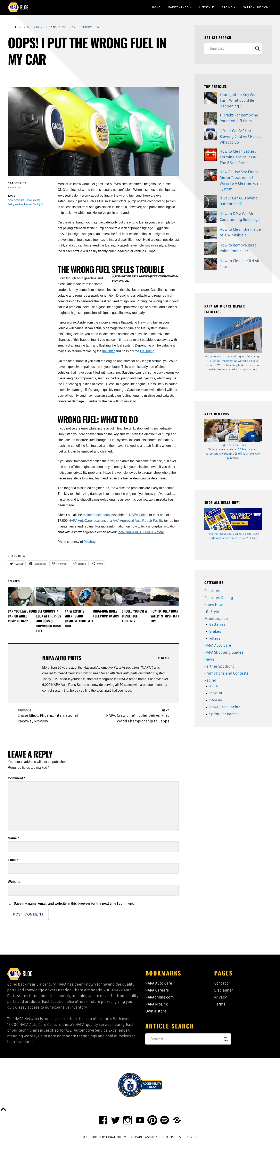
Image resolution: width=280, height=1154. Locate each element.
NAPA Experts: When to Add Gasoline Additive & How (79, 618)
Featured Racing (218, 598)
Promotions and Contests (226, 673)
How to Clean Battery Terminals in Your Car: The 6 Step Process (238, 157)
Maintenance (178, 7)
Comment (16, 778)
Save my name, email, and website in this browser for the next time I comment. (74, 903)
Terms (219, 1004)
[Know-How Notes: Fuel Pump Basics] (107, 596)
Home (156, 7)
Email (13, 860)
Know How (91, 27)
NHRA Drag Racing (224, 707)
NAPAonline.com (159, 997)
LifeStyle (206, 7)
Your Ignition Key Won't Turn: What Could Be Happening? (240, 100)
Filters (214, 638)
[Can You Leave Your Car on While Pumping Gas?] (22, 596)
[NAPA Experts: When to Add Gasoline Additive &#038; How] (79, 596)
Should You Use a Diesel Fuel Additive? (134, 616)
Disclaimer (223, 990)
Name (13, 838)
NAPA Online (138, 515)
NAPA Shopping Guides (223, 652)
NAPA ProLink (156, 1004)
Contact (221, 983)
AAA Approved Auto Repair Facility (138, 520)
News (209, 659)
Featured (212, 591)
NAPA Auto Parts (66, 27)
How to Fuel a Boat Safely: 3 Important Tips (164, 616)
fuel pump (147, 351)
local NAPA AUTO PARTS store (141, 532)
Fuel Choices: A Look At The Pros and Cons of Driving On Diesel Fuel (49, 621)
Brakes (215, 631)
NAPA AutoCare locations (87, 520)
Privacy (220, 997)
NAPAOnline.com (256, 7)
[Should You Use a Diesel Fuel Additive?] (136, 596)
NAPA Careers (157, 990)
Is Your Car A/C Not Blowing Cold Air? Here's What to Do (240, 136)
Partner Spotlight (219, 666)
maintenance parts (96, 515)
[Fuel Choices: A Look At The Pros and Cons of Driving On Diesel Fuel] (50, 596)
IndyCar (215, 693)
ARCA (213, 686)
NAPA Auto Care (217, 645)
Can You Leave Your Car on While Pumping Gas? (22, 616)
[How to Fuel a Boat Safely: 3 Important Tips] (164, 596)
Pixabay (89, 542)
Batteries (217, 624)
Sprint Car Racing (224, 714)
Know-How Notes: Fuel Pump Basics (106, 613)
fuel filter (108, 351)
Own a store (155, 1011)
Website (14, 881)
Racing (227, 7)
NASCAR (215, 700)
